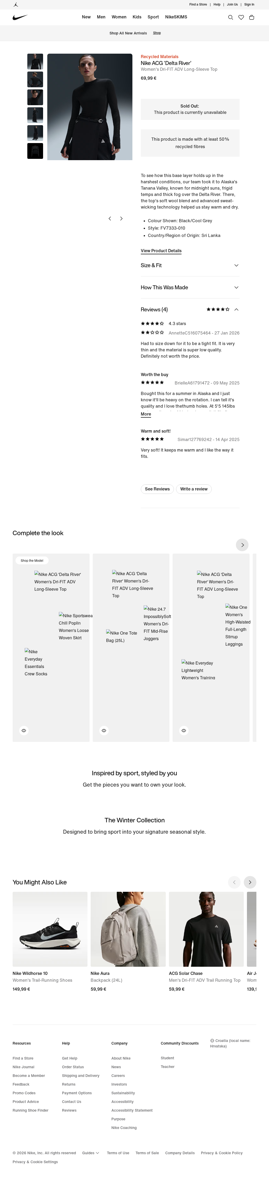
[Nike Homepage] (20, 17)
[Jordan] (16, 5)
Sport (153, 17)
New (86, 17)
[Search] (230, 17)
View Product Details (161, 251)
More (146, 414)
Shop (157, 33)
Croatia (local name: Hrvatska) (230, 1043)
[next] (242, 545)
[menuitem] (222, 5)
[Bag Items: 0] (251, 17)
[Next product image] (121, 218)
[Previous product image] (110, 218)
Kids (137, 17)
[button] (35, 79)
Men (101, 17)
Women (119, 17)
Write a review (194, 489)
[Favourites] (241, 17)
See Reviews (157, 489)
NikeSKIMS (176, 17)
